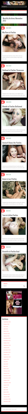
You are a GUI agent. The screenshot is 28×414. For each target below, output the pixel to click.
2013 (7, 12)
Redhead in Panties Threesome (13, 70)
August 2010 (6, 359)
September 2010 (7, 357)
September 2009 (7, 382)
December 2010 (7, 350)
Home (3, 12)
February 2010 (7, 371)
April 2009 (6, 389)
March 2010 (6, 368)
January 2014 (6, 336)
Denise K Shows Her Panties (11, 142)
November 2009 (7, 378)
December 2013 (7, 338)
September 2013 (7, 345)
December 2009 (7, 375)
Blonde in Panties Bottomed (12, 106)
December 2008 (7, 399)
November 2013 (7, 340)
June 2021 (6, 326)
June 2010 (6, 364)
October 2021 (6, 324)
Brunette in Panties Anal (10, 251)
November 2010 (7, 352)
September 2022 (7, 321)
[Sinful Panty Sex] (14, 3)
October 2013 (6, 343)
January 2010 (6, 373)
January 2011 (6, 347)
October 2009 (6, 380)
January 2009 (6, 396)
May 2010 (6, 366)
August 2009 (6, 385)
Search (5, 283)
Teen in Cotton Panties (10, 215)
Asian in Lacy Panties (9, 179)
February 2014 (7, 333)
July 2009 (6, 387)
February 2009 (7, 394)
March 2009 (6, 392)
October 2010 (6, 354)
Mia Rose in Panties (9, 32)
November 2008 (7, 401)
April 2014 (6, 328)
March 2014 (6, 331)
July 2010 (6, 361)
